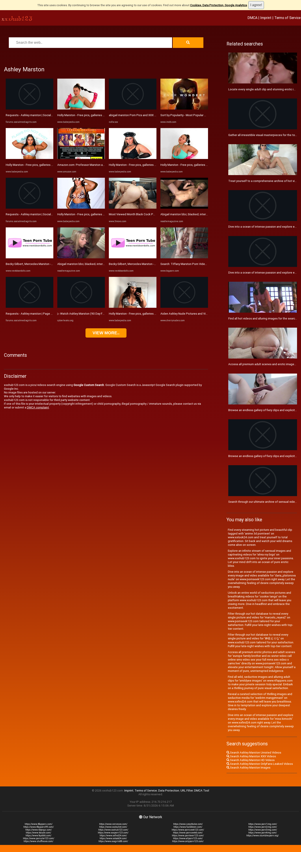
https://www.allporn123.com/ (188, 838)
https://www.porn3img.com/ (262, 829)
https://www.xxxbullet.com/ (113, 827)
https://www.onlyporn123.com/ (188, 841)
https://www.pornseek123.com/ (188, 829)
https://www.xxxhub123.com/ (113, 829)
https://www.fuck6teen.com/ (187, 827)
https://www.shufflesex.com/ (38, 841)
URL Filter (186, 790)
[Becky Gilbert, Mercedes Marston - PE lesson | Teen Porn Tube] (29, 257)
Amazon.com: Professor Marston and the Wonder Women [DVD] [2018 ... (104, 165)
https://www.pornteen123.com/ (188, 835)
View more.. (106, 333)
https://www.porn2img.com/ (262, 827)
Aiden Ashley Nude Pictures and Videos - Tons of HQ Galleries (201, 313)
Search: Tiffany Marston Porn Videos (184, 264)
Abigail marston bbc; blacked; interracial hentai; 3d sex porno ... (98, 264)
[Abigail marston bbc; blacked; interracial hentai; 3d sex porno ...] (81, 257)
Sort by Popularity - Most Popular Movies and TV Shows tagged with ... (206, 115)
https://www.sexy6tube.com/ (188, 824)
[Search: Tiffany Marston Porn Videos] (184, 257)
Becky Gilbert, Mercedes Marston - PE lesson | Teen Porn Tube (47, 264)
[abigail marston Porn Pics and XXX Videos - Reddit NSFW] (132, 108)
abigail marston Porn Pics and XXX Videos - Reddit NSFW (146, 115)
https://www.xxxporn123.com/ (113, 832)
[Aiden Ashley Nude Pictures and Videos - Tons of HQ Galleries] (184, 307)
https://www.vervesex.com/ (113, 824)
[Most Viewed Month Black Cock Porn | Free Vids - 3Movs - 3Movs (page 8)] (132, 208)
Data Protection (168, 790)
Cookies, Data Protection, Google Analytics (218, 5)
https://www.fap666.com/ (38, 835)
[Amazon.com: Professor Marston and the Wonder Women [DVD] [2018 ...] (81, 158)
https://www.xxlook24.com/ (113, 838)
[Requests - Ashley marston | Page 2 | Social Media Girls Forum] (29, 307)
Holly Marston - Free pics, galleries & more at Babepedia (42, 165)
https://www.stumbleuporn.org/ (262, 835)
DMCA (252, 17)
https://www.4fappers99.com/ (38, 827)
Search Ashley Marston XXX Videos (252, 756)
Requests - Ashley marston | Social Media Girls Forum (40, 115)
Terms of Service (287, 17)
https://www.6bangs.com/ (38, 829)
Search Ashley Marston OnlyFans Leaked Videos (261, 764)
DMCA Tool (201, 790)
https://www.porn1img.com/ (262, 824)
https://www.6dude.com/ (38, 832)
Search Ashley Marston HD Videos (252, 760)
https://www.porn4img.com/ (262, 832)
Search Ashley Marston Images (249, 767)
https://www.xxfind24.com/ (113, 835)
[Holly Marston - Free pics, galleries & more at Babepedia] (29, 158)
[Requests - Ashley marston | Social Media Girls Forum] (29, 108)
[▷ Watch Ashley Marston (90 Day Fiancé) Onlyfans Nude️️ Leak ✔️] (81, 307)
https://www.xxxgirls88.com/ (113, 841)
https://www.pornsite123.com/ (38, 838)
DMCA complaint (38, 407)
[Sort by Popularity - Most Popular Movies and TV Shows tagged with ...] (184, 108)
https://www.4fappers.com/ (38, 824)
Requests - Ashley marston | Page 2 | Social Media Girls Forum (46, 313)
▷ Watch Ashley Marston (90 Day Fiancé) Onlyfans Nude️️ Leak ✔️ (99, 313)
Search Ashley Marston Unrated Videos (255, 752)
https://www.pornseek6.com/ (188, 832)
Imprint (265, 17)
